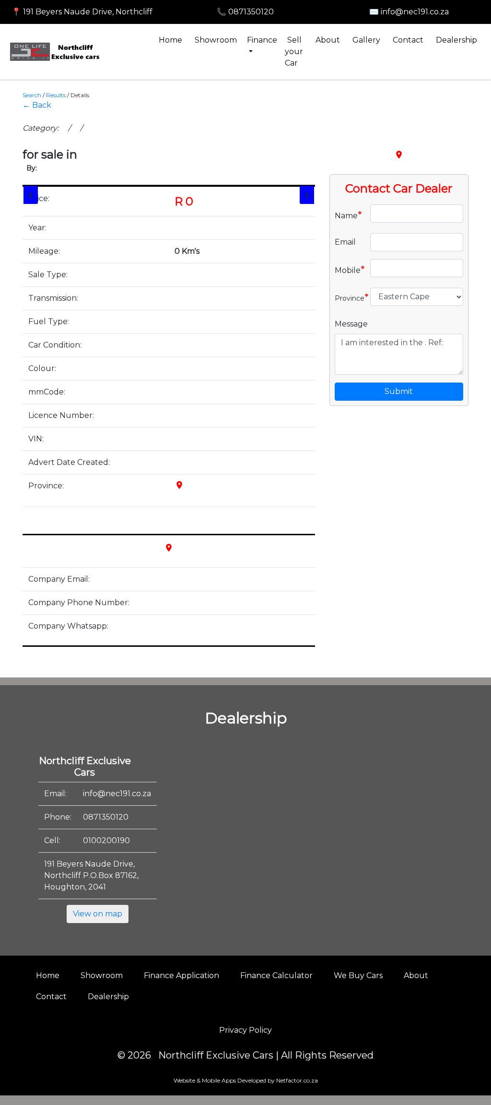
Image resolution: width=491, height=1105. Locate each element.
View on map (97, 913)
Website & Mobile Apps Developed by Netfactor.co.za (246, 1080)
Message (351, 323)
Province (349, 297)
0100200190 (106, 840)
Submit (399, 391)
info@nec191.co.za (117, 793)
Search (32, 95)
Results (56, 95)
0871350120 (106, 817)
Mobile (349, 269)
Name (348, 215)
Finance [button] (262, 40)
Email (345, 242)
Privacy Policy (245, 1030)
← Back (37, 105)
